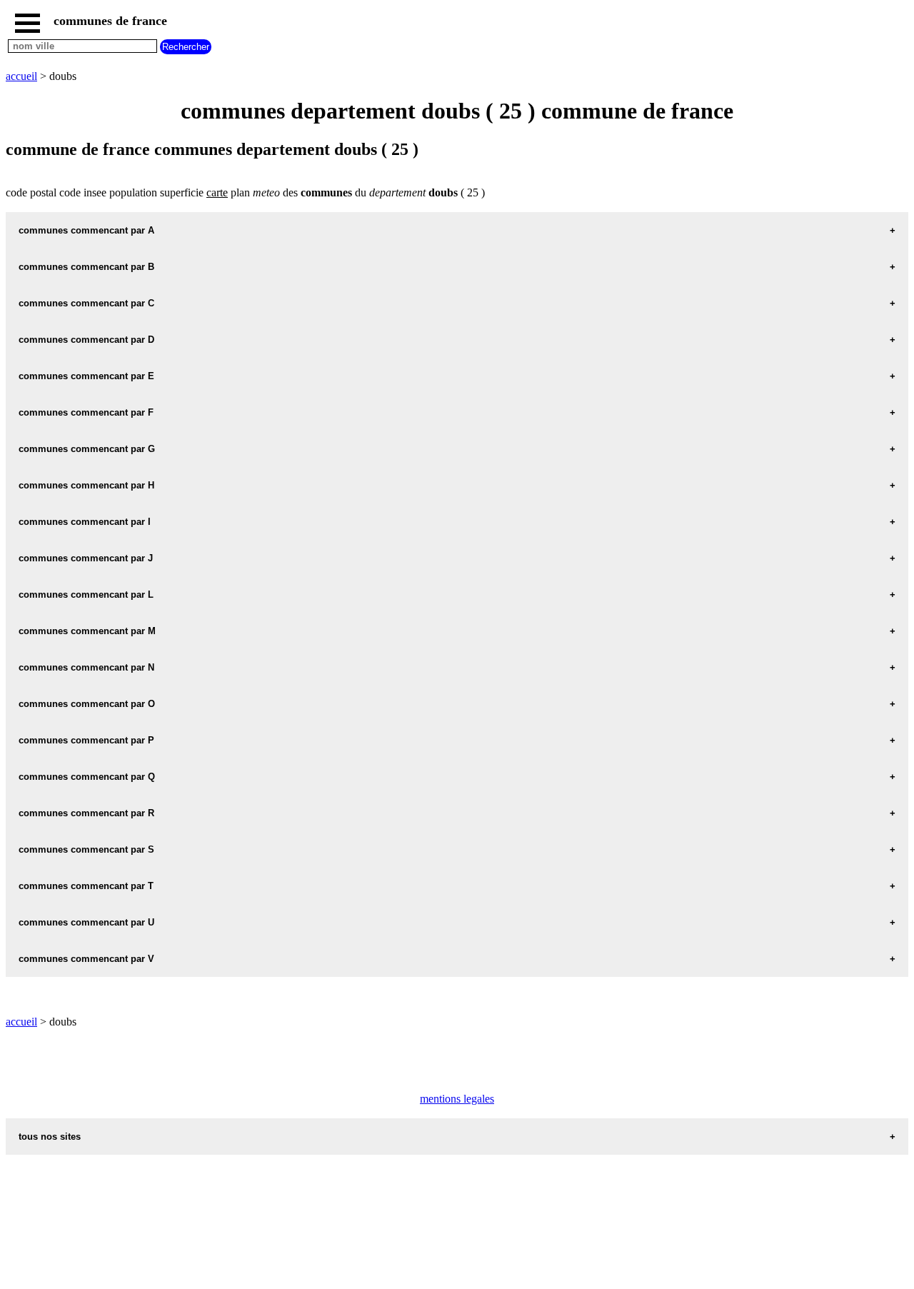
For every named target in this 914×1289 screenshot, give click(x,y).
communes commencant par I (85, 521)
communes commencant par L (86, 594)
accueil (21, 76)
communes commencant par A (86, 230)
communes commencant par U (86, 922)
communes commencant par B (86, 266)
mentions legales (457, 1099)
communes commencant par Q (87, 776)
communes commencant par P (86, 740)
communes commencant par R (86, 813)
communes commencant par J (86, 558)
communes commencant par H (86, 485)
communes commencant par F (86, 412)
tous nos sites (50, 1136)
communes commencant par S (86, 849)
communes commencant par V (86, 958)
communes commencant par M (87, 631)
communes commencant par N (86, 667)
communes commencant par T (86, 886)
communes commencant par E (86, 376)
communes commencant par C (86, 303)
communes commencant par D (86, 339)
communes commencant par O (87, 703)
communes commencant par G (87, 448)
